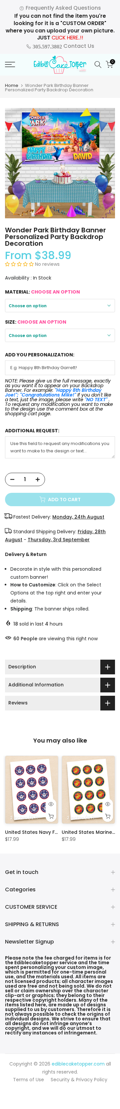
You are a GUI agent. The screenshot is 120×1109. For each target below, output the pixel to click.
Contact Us (62, 46)
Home (11, 85)
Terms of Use (28, 1079)
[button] (20, 264)
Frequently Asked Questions (62, 8)
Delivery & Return (26, 554)
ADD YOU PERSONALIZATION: (39, 355)
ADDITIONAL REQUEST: (32, 431)
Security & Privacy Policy (79, 1079)
